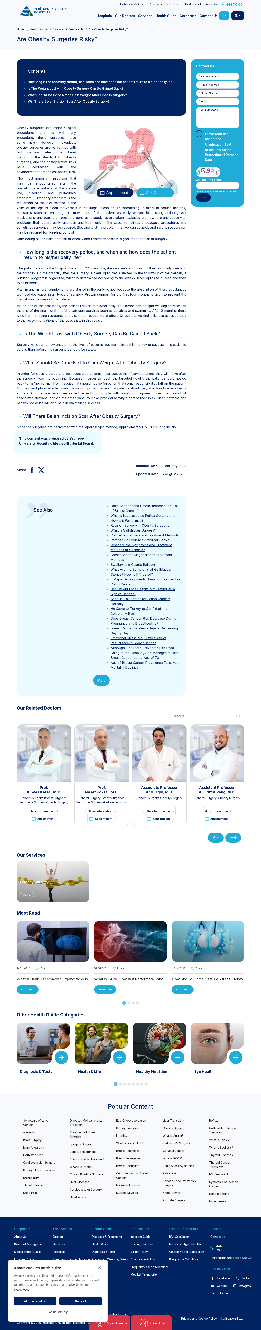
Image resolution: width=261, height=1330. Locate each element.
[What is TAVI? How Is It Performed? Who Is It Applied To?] (130, 959)
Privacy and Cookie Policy (199, 1318)
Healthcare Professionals (201, 4)
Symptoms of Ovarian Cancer (223, 1184)
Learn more (22, 1290)
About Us (20, 1236)
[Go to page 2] (128, 1002)
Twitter (246, 1278)
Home (21, 29)
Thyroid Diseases (221, 1155)
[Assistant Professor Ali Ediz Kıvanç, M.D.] (217, 753)
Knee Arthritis (171, 1192)
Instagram (245, 1286)
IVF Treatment (218, 1174)
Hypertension (218, 1201)
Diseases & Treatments (68, 29)
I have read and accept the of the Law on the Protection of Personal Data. (222, 147)
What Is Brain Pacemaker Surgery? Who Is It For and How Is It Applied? (52, 979)
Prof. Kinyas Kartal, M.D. (44, 789)
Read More (27, 989)
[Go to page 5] (133, 1084)
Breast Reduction (127, 1166)
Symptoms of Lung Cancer (35, 1122)
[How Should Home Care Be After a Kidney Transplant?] (208, 959)
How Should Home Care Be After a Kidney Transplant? (207, 979)
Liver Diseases (79, 1182)
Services (59, 1244)
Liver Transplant (173, 1120)
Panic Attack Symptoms (178, 1166)
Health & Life (100, 1244)
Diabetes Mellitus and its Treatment (86, 1122)
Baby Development (83, 1151)
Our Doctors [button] (125, 16)
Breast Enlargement (129, 1158)
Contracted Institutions (164, 4)
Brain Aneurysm (33, 1147)
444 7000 (219, 1248)
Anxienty (29, 1132)
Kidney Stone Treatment (39, 1170)
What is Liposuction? (130, 1143)
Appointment (117, 193)
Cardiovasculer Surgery (39, 1162)
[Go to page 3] (133, 1002)
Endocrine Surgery (32, 802)
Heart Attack (78, 1197)
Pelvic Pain (170, 1173)
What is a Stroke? (81, 1167)
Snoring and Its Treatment (87, 1159)
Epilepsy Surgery (81, 1144)
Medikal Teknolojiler (144, 1274)
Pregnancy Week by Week (110, 1259)
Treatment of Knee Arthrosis (82, 1134)
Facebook (223, 1278)
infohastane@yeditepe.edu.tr (220, 1257)
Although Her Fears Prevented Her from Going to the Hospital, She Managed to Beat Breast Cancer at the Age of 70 (145, 653)
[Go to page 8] (146, 1084)
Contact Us (217, 1236)
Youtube (222, 1286)
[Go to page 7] (141, 1084)
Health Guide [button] (166, 16)
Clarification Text (218, 144)
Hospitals (59, 1251)
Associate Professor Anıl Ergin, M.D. (159, 789)
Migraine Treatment (129, 1185)
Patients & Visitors (131, 4)
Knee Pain (30, 1192)
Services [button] (145, 16)
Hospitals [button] (104, 16)
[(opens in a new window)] (30, 470)
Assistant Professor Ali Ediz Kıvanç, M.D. (217, 789)
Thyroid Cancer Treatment (219, 1165)
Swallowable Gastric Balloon (133, 565)
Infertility (121, 1135)
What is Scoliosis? (221, 1147)
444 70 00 (234, 4)
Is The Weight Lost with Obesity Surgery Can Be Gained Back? (75, 88)
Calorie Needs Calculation (186, 1251)
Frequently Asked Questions (149, 1267)
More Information (43, 811)
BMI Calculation (179, 1236)
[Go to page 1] (124, 1003)
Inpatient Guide (24, 1259)
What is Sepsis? (219, 1140)
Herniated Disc (33, 1155)
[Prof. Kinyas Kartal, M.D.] (44, 753)
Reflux (213, 1120)
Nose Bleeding (219, 1193)
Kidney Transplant (128, 1128)
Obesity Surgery (57, 802)
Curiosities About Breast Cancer (132, 1175)
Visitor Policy (139, 1251)
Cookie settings (58, 1312)
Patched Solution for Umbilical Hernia (140, 540)
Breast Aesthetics (127, 1150)
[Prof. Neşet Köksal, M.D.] (102, 753)
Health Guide (38, 29)
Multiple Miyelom (127, 1192)
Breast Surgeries (55, 798)
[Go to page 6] (137, 1084)
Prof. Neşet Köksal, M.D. (101, 789)
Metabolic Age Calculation (186, 1244)
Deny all (80, 1301)
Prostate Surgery (174, 1200)
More (101, 680)
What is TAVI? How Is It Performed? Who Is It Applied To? (129, 979)
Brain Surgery (32, 1140)
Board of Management (29, 1244)
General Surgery (32, 798)
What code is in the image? (209, 180)
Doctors (58, 1236)
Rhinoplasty (31, 1177)
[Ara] (224, 15)
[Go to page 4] (137, 1002)
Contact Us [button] (209, 16)
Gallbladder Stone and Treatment (224, 1130)
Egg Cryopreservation (131, 1120)
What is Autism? (173, 1135)
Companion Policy (142, 1259)
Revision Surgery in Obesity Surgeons (140, 525)
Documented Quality (28, 1251)
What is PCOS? (173, 1158)
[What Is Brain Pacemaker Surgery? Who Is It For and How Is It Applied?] (53, 959)
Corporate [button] (188, 16)
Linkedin (222, 1293)
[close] (99, 1267)
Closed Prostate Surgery (86, 1174)
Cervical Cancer (173, 1150)
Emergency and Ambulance (71, 1259)
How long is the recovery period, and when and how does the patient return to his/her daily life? (101, 82)
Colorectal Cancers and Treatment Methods (144, 535)
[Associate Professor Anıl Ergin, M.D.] (159, 753)
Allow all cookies (35, 1301)
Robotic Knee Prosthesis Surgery (179, 1183)
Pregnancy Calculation (184, 1259)
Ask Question (157, 193)
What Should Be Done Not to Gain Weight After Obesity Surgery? (77, 95)
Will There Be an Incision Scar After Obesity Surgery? (69, 101)
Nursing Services (141, 1244)
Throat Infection (34, 1185)
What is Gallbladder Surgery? (133, 530)
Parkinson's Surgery (176, 1143)
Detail (26, 895)
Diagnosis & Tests (104, 1251)
